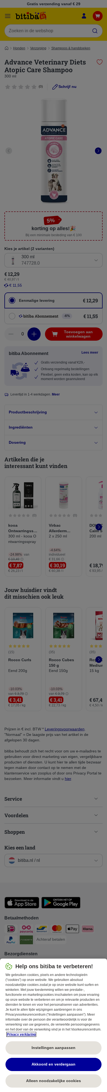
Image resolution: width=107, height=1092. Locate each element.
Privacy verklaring (21, 1034)
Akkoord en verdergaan (53, 1064)
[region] (53, 1025)
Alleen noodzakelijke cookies (53, 1080)
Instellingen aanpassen (53, 1047)
